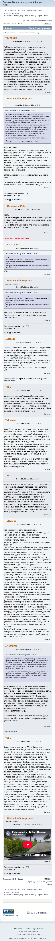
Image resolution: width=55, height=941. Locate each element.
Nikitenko (32, 16)
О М (9, 387)
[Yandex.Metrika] (10, 915)
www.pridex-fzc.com (11, 379)
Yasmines (12, 645)
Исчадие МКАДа (16, 206)
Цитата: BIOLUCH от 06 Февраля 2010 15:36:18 (20, 110)
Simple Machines (37, 929)
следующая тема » (45, 20)
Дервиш (11, 420)
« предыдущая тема (29, 20)
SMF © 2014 (27, 929)
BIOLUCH (12, 38)
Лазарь (11, 338)
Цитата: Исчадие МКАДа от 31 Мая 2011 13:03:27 (21, 254)
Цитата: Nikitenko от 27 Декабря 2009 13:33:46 (20, 655)
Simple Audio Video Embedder (28, 931)
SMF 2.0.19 (18, 929)
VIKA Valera (13, 244)
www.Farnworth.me (11, 732)
